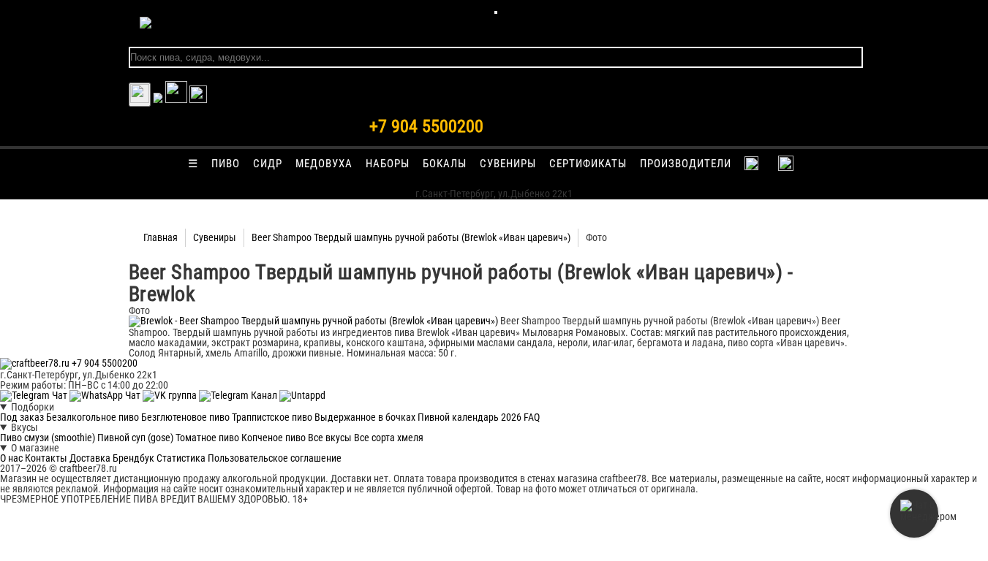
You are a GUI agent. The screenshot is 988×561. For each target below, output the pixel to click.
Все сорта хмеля (388, 437)
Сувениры (508, 163)
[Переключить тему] (140, 95)
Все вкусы (330, 437)
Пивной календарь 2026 (469, 417)
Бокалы (445, 163)
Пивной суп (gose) (135, 437)
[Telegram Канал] (239, 395)
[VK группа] (171, 395)
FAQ (532, 417)
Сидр (267, 163)
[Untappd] (302, 395)
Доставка (89, 458)
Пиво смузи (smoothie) (47, 437)
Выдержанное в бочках (364, 417)
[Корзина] (176, 99)
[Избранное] (158, 99)
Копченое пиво (273, 437)
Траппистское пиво (272, 417)
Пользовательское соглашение (275, 458)
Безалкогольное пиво (92, 417)
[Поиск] (198, 99)
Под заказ (22, 417)
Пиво (225, 163)
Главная (160, 237)
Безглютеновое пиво (185, 417)
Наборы (388, 163)
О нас (11, 458)
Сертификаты (588, 163)
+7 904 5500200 (426, 126)
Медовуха (323, 163)
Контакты (46, 458)
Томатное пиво (207, 437)
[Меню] (495, 12)
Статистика (181, 458)
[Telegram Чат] (34, 395)
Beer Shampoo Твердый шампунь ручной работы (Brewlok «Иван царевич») (411, 237)
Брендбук (133, 458)
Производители (685, 163)
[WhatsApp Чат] (106, 395)
